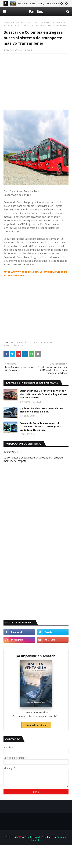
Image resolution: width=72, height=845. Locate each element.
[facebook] (19, 632)
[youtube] (53, 640)
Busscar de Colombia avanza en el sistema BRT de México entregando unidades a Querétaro (40, 426)
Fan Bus (36, 11)
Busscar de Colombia (21, 342)
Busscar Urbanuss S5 (31, 22)
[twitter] (53, 632)
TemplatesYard (32, 837)
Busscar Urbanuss (43, 342)
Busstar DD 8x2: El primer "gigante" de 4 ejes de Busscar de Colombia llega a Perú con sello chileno (43, 394)
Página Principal (11, 22)
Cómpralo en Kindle (36, 725)
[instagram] (19, 640)
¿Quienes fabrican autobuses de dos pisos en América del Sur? (41, 410)
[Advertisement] (36, 81)
